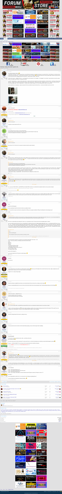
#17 (60, 324)
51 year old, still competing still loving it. (10, 394)
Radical (25, 411)
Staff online (3, 403)
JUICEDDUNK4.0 (5, 392)
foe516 (25, 409)
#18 (60, 334)
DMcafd (19, 411)
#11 (60, 256)
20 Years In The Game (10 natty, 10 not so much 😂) (12, 388)
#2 (60, 106)
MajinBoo (28, 410)
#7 (60, 175)
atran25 (44, 410)
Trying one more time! (7, 391)
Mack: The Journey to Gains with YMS (9, 397)
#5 (60, 139)
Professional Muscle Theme (5, 491)
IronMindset (20, 409)
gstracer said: (10, 215)
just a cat (23, 410)
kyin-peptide (5, 409)
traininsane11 (50, 409)
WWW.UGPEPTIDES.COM (22, 109)
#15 (60, 302)
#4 (60, 129)
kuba (53, 409)
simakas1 (55, 409)
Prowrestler (7, 410)
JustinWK (58, 392)
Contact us (45, 491)
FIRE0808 (22, 411)
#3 (60, 118)
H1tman (47, 409)
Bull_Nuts (56, 410)
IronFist (40, 409)
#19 (60, 351)
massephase (10, 409)
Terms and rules (49, 491)
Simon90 (2, 409)
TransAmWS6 (14, 409)
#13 (60, 281)
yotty (14, 411)
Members (15, 38)
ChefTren (45, 409)
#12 (60, 267)
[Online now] (4, 271)
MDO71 (60, 421)
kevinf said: (10, 162)
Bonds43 (53, 410)
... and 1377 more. (3, 412)
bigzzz (32, 409)
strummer (58, 409)
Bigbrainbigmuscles (10, 411)
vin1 (23, 409)
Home (2, 38)
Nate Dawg (59, 410)
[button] (12, 38)
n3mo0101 (16, 411)
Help (57, 491)
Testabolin (4, 395)
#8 (60, 192)
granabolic (25, 410)
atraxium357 (46, 410)
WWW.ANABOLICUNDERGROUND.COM (24, 114)
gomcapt (10, 410)
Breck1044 (57, 386)
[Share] (59, 71)
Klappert (18, 409)
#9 (60, 202)
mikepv (15, 410)
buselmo (2, 68)
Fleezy (58, 395)
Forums (5, 38)
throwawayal (50, 410)
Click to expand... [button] (34, 184)
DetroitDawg (40, 410)
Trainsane (4, 410)
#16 (60, 312)
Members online (3, 408)
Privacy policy (54, 491)
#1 (60, 71)
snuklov (42, 409)
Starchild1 (4, 389)
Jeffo (7, 409)
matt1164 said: (11, 229)
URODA (37, 409)
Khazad (13, 410)
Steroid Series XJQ (32, 410)
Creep (17, 410)
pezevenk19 (37, 410)
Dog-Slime (29, 409)
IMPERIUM (19, 410)
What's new (10, 38)
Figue (1, 410)
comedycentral (3, 411)
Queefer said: (10, 120)
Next (5, 69)
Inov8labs (6, 411)
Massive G (34, 409)
